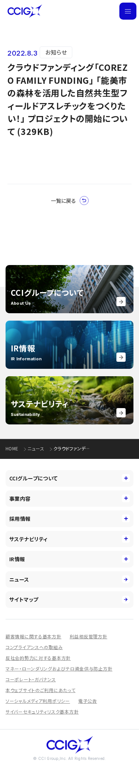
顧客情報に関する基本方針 (34, 636)
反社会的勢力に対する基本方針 (38, 658)
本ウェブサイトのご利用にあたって (41, 690)
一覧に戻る (63, 200)
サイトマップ (24, 599)
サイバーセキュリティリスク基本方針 (42, 711)
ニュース (35, 448)
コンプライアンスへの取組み (34, 647)
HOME (12, 448)
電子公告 (87, 701)
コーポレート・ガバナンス (31, 679)
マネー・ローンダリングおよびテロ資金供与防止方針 (59, 668)
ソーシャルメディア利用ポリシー (38, 701)
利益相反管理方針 (88, 636)
